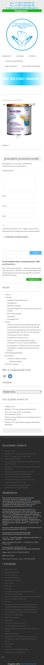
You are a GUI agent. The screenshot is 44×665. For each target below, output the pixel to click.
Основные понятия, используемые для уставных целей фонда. (19, 592)
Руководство (12, 303)
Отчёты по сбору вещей (14, 614)
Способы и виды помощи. (17, 358)
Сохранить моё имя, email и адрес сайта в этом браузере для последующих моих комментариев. (21, 229)
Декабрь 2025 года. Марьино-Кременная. (20, 409)
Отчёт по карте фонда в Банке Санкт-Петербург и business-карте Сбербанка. (22, 341)
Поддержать (21, 10)
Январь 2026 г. (10, 406)
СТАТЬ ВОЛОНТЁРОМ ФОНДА (16, 649)
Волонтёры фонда (14, 313)
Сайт (4, 216)
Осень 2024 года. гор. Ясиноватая (18, 477)
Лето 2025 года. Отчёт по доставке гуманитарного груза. (18, 413)
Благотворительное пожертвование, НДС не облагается (21, 262)
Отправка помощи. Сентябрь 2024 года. (20, 479)
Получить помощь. (31, 66)
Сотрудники (9, 644)
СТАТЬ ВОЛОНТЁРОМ (14, 61)
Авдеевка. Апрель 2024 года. (16, 482)
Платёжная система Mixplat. (18, 337)
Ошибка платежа (11, 617)
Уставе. (30, 506)
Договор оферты (16, 361)
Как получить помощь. (13, 580)
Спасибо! (8, 646)
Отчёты (32, 56)
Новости (6, 56)
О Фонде (20, 56)
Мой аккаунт (9, 586)
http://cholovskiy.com (28, 664)
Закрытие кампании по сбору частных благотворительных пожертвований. (19, 473)
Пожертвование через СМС (15, 626)
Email (4, 206)
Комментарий (8, 170)
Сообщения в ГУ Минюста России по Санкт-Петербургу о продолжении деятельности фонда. (24, 347)
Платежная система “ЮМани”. (18, 335)
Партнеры (11, 316)
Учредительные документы (17, 300)
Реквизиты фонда (14, 305)
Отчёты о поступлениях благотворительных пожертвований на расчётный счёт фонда (23, 325)
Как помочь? (11, 66)
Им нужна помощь (12, 577)
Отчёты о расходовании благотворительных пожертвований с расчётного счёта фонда (24, 331)
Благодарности (13, 319)
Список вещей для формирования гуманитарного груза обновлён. (18, 486)
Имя (4, 196)
